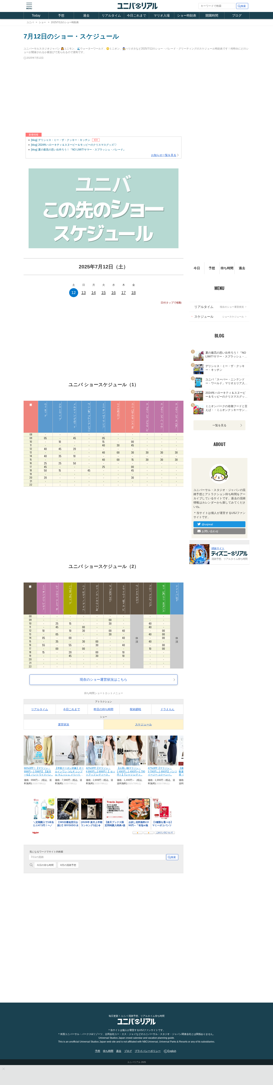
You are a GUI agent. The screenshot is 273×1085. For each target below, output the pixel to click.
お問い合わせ (210, 531)
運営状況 (63, 724)
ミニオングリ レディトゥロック (43, 603)
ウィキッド (45, 409)
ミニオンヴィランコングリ (103, 418)
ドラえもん (167, 709)
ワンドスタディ (137, 593)
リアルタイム (111, 15)
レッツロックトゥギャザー (57, 599)
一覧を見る (219, 425)
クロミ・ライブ (60, 410)
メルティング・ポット (74, 414)
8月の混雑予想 (68, 865)
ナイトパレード (176, 592)
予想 (61, 15)
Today (36, 15)
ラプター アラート (110, 592)
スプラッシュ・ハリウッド (161, 417)
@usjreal (207, 524)
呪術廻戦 (135, 709)
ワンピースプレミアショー (89, 416)
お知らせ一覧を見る (163, 155)
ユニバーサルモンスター (132, 414)
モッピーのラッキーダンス (163, 597)
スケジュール (143, 724)
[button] (29, 6)
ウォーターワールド (118, 410)
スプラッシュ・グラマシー (147, 416)
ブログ (237, 15)
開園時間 (211, 15)
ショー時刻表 (186, 15)
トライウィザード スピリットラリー (123, 603)
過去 (86, 15)
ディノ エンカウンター (97, 596)
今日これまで (136, 15)
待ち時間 (227, 268)
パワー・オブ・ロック (70, 593)
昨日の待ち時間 (103, 709)
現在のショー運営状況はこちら (103, 679)
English (171, 1050)
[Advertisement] (136, 97)
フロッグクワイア (150, 595)
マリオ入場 (162, 15)
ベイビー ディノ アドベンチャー (83, 601)
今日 (197, 268)
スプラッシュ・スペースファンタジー (176, 421)
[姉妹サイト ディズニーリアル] (199, 554)
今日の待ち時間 (45, 865)
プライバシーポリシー (148, 1050)
